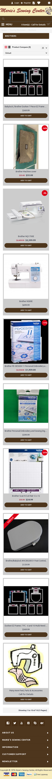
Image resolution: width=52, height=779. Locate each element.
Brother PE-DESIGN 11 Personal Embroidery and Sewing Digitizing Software (26, 366)
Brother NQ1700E (26, 236)
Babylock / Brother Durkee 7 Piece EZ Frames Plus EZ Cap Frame (26, 106)
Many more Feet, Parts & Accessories (26, 690)
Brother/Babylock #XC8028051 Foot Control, (26, 561)
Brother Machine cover (26, 171)
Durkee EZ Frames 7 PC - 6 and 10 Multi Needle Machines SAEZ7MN (26, 626)
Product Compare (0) (21, 47)
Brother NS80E (26, 301)
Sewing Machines (17, 30)
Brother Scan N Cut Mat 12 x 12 (26, 496)
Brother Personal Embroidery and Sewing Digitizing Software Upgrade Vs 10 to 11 (26, 431)
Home (4, 30)
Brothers (32, 30)
